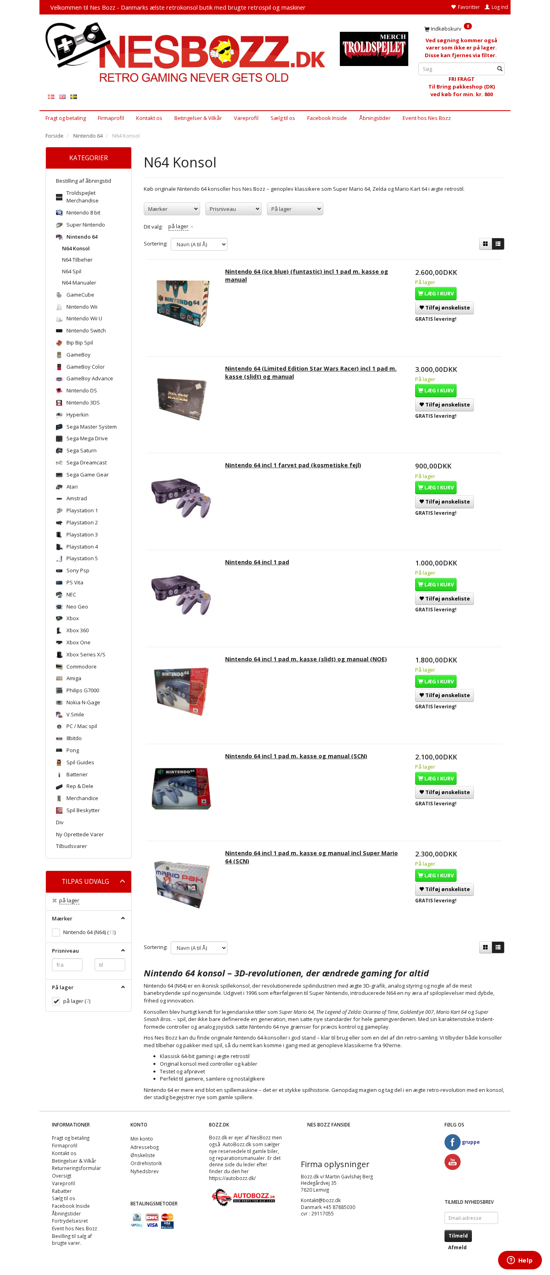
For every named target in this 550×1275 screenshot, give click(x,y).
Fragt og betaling (65, 118)
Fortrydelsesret (70, 1220)
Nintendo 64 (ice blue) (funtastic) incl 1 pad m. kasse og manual (306, 275)
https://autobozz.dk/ (232, 1178)
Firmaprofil (111, 118)
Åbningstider (375, 118)
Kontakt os (149, 118)
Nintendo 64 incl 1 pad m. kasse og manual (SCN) (296, 756)
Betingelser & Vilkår (198, 118)
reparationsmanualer (240, 1158)
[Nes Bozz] (186, 53)
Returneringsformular (76, 1168)
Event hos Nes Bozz (427, 118)
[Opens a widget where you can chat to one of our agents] (520, 1261)
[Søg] (499, 69)
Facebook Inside (327, 118)
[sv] (73, 96)
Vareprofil (246, 118)
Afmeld (457, 1247)
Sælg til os (283, 118)
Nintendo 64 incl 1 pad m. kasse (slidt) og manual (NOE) (306, 659)
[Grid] (485, 244)
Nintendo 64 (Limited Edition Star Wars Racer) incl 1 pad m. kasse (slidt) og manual (311, 372)
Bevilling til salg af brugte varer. (72, 1239)
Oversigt (61, 1175)
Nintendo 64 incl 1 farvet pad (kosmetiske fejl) (293, 465)
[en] (62, 96)
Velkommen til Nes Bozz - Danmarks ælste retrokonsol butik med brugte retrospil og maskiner (178, 7)
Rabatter (62, 1191)
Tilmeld (458, 1235)
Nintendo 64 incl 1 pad (257, 562)
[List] (498, 244)
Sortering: (155, 243)
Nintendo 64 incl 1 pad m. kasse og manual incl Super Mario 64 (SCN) (311, 857)
